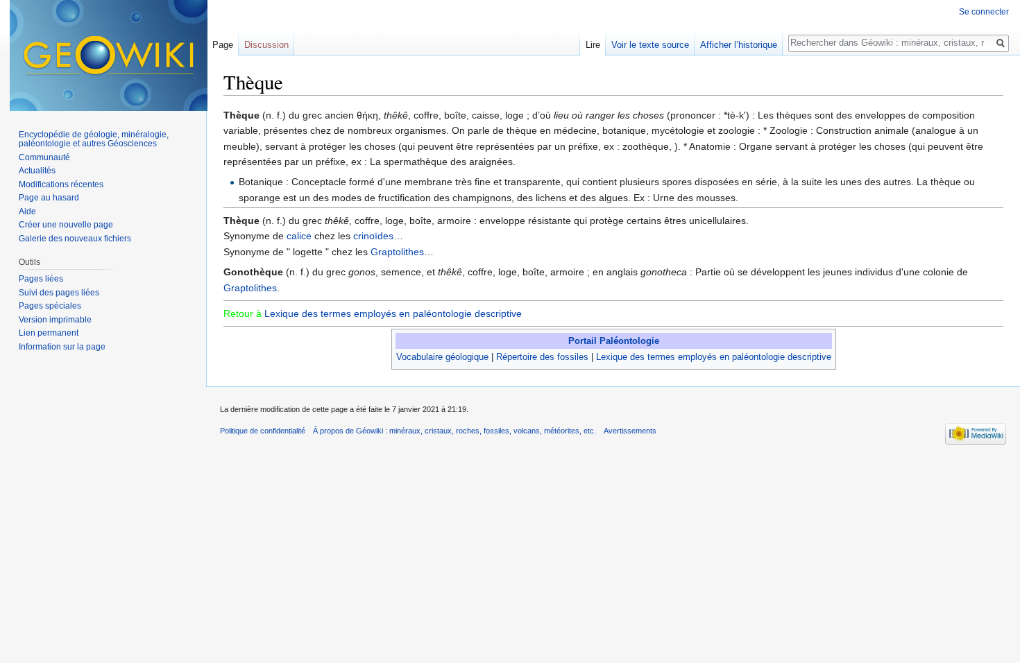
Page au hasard (49, 198)
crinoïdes (373, 235)
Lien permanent (48, 333)
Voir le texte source (650, 45)
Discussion (266, 45)
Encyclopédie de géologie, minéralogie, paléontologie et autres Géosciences (94, 139)
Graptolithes (397, 251)
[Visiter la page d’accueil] (109, 55)
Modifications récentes (61, 184)
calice (299, 235)
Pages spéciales (50, 306)
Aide (27, 211)
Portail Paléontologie (613, 341)
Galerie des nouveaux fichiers (75, 238)
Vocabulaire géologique (442, 357)
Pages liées (41, 279)
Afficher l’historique (738, 45)
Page (222, 45)
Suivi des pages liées (59, 293)
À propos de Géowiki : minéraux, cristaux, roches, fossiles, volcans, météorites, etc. (454, 431)
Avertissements (630, 431)
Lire (593, 45)
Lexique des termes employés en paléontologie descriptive (393, 313)
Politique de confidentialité (262, 431)
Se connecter (984, 12)
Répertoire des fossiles (542, 357)
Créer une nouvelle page (66, 225)
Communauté (44, 157)
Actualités (37, 170)
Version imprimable (55, 320)
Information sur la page (62, 347)
